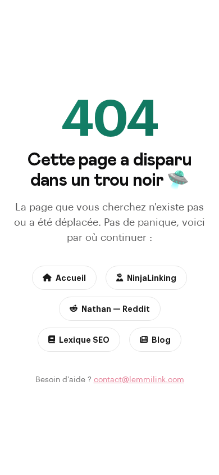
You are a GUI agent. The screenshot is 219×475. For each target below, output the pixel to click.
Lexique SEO (84, 339)
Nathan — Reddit (115, 308)
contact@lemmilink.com (139, 379)
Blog (161, 339)
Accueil (71, 277)
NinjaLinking (151, 277)
